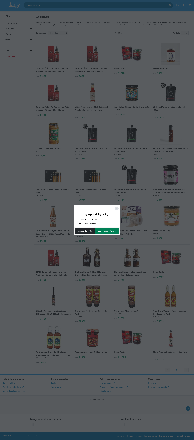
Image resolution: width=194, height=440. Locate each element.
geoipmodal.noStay (85, 231)
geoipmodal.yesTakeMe (107, 231)
